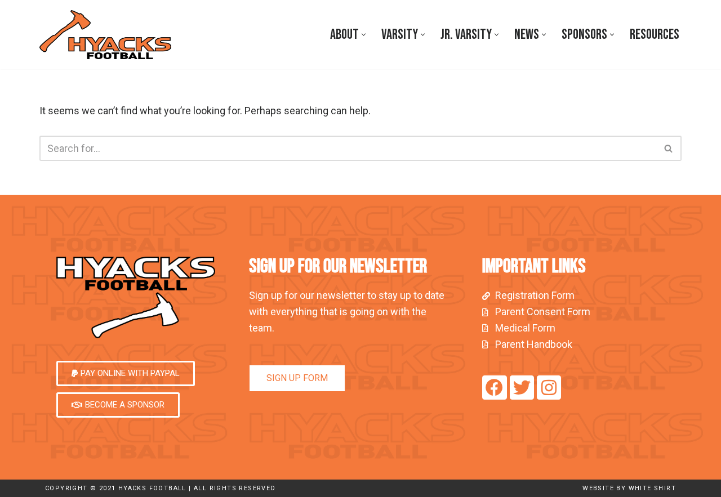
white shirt (652, 488)
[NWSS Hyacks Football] (108, 34)
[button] (364, 35)
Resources (654, 34)
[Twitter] (522, 387)
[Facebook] (494, 387)
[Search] (669, 148)
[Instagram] (549, 387)
